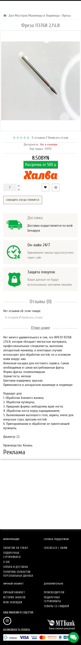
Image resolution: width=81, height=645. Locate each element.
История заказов (14, 597)
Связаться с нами (56, 547)
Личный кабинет (14, 592)
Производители (54, 592)
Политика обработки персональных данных (18, 573)
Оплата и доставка (15, 567)
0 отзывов (37, 138)
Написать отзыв (58, 138)
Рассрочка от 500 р (40, 164)
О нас (6, 562)
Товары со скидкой (56, 606)
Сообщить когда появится (22, 199)
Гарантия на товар (15, 547)
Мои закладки (12, 602)
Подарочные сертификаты (12, 554)
